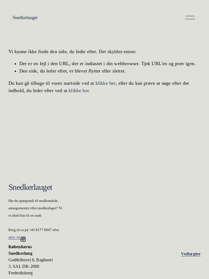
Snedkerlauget (25, 17)
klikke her (106, 83)
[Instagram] (23, 239)
